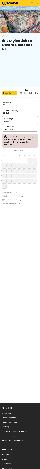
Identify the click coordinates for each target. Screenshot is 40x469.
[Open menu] (36, 3)
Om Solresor (6, 413)
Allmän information (9, 418)
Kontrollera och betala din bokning (14, 431)
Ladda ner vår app (8, 436)
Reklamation (6, 464)
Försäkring (5, 427)
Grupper (5, 459)
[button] (20, 128)
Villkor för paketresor (9, 422)
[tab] (11, 92)
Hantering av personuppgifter (13, 440)
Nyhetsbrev (6, 455)
